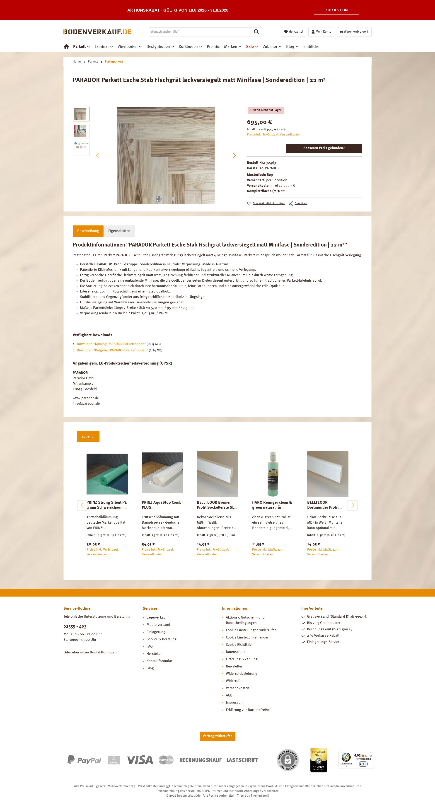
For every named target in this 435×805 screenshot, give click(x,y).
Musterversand (158, 625)
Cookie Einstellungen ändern (248, 637)
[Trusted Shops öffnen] (319, 760)
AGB (229, 695)
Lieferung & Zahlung (242, 659)
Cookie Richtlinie (238, 645)
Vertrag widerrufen (217, 736)
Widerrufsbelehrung (241, 674)
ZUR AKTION (336, 10)
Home (77, 61)
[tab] (88, 231)
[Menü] (371, 754)
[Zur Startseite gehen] (97, 32)
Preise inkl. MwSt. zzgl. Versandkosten (273, 134)
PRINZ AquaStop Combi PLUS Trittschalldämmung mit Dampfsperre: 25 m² (162, 505)
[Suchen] (256, 31)
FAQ (150, 646)
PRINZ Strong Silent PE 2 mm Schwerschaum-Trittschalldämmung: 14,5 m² (107, 505)
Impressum (235, 703)
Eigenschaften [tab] (119, 231)
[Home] (66, 46)
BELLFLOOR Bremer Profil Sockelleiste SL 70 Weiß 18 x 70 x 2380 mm (217, 505)
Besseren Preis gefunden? (324, 148)
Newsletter (234, 666)
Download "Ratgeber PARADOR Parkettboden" (112, 350)
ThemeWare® (260, 795)
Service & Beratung (161, 639)
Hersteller (154, 654)
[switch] (363, 764)
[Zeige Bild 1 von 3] (159, 199)
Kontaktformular (103, 652)
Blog (150, 668)
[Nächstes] (234, 155)
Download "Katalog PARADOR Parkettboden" (111, 344)
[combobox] (200, 31)
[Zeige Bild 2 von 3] (166, 199)
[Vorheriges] (97, 155)
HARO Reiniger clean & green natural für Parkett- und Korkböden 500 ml (272, 505)
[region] (155, 155)
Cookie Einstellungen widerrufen (251, 630)
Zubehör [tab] (88, 436)
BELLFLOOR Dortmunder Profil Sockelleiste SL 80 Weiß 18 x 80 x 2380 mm (325, 505)
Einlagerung (156, 632)
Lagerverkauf (157, 617)
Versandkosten (237, 688)
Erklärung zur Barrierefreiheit (249, 710)
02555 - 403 (75, 626)
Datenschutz (235, 652)
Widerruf (232, 681)
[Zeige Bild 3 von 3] (173, 199)
